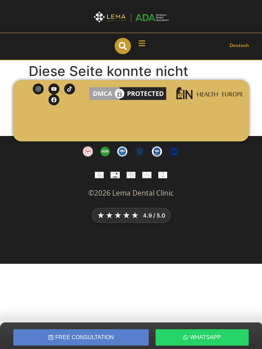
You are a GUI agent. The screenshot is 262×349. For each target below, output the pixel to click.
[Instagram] (38, 89)
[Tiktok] (69, 89)
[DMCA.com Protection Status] (128, 99)
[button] (142, 43)
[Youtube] (53, 89)
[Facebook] (53, 99)
